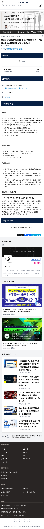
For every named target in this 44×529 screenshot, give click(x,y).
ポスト (21, 235)
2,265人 (37, 263)
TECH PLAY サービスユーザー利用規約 (13, 505)
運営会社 (4, 479)
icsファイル (24, 88)
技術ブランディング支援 (9, 472)
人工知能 (9, 49)
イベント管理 (5, 495)
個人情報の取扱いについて (9, 509)
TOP (3, 437)
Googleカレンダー (12, 88)
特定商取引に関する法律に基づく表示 (13, 512)
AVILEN (7, 97)
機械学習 (15, 49)
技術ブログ (26, 452)
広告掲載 (4, 475)
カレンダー (26, 449)
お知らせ (25, 489)
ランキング (26, 459)
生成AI (21, 49)
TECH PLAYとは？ (7, 489)
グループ (4, 459)
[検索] (40, 6)
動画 (2, 456)
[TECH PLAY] (23, 2)
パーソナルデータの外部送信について (13, 515)
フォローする (35, 259)
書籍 (24, 456)
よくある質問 (5, 492)
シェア (28, 235)
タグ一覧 (4, 462)
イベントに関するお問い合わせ (23, 227)
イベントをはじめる (29, 492)
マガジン (4, 452)
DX (4, 49)
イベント (8, 436)
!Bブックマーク (36, 235)
